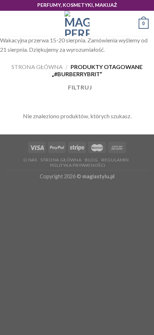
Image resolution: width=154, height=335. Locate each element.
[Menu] (9, 23)
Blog (91, 159)
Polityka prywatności (78, 165)
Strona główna (37, 66)
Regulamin (115, 159)
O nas (30, 159)
